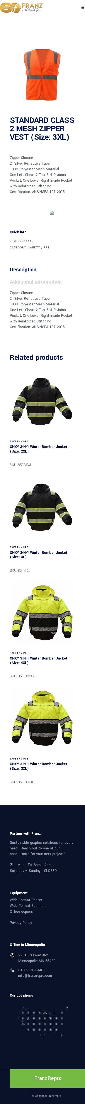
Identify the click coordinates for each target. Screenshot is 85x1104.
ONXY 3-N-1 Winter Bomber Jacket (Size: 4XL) (38, 660)
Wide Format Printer (26, 899)
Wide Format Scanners (28, 905)
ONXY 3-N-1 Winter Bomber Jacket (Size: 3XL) (38, 766)
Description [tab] (23, 269)
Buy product (26, 212)
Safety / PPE (39, 248)
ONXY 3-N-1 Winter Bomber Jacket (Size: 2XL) (38, 449)
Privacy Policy (21, 922)
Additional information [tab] (36, 282)
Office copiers (21, 911)
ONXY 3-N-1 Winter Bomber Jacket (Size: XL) (38, 555)
